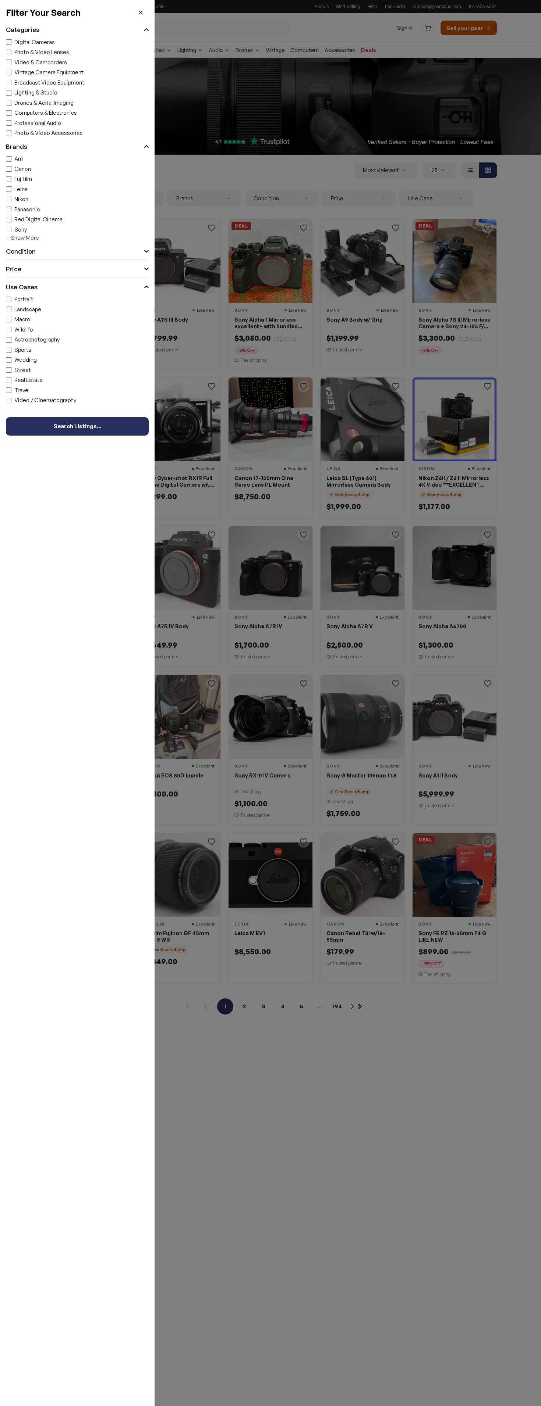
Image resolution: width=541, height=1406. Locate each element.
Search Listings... (77, 426)
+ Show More (22, 237)
